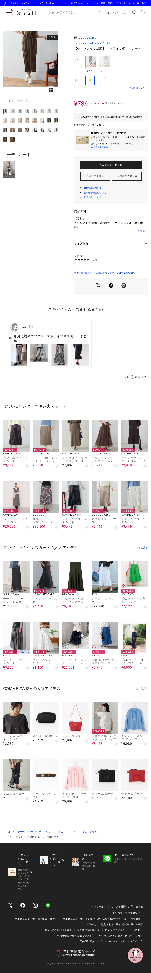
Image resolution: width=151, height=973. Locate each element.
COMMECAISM (25, 832)
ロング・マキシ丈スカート (87, 832)
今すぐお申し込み (99, 147)
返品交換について (93, 197)
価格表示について (93, 188)
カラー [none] (77, 60)
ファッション (46, 832)
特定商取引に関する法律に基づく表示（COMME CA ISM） (105, 272)
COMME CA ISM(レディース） (95, 43)
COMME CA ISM (87, 38)
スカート (63, 832)
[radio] (90, 64)
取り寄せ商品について (95, 192)
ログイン (112, 12)
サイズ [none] (77, 80)
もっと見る (139, 231)
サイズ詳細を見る (136, 88)
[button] (30, 64)
